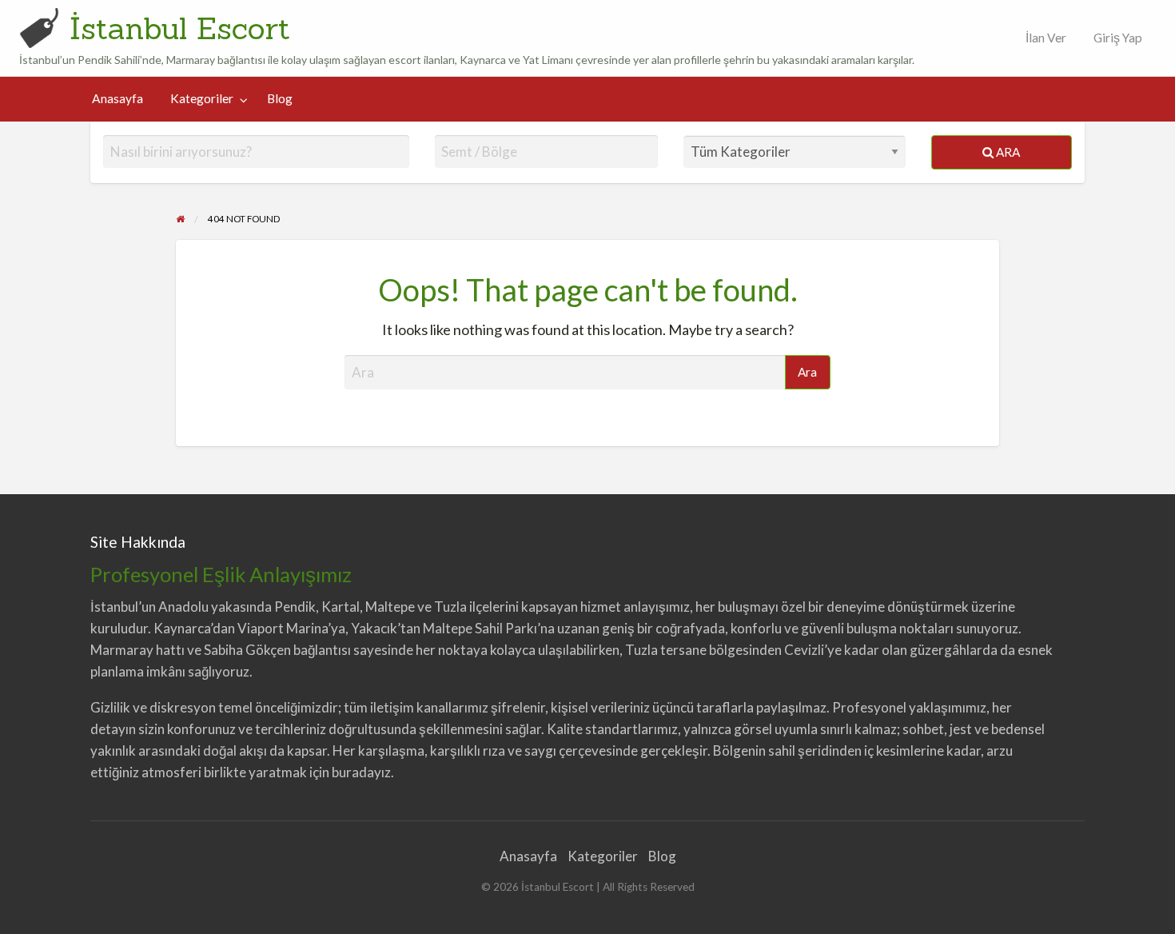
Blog (280, 98)
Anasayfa (117, 98)
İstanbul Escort (180, 28)
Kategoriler (201, 98)
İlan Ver (1044, 37)
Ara (1007, 152)
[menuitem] (1042, 38)
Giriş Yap (1117, 37)
